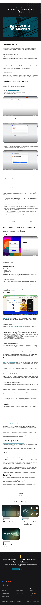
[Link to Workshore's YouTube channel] (8, 581)
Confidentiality (18, 601)
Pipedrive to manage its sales (15, 423)
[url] (18, 15)
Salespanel (15, 369)
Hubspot (4, 259)
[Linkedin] (19, 15)
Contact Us (4, 601)
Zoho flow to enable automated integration (14, 326)
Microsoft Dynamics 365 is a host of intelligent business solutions (13, 443)
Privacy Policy (9, 601)
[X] (21, 15)
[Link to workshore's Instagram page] (2, 581)
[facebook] (22, 15)
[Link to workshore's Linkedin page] (4, 581)
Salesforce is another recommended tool (9, 362)
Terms (14, 601)
